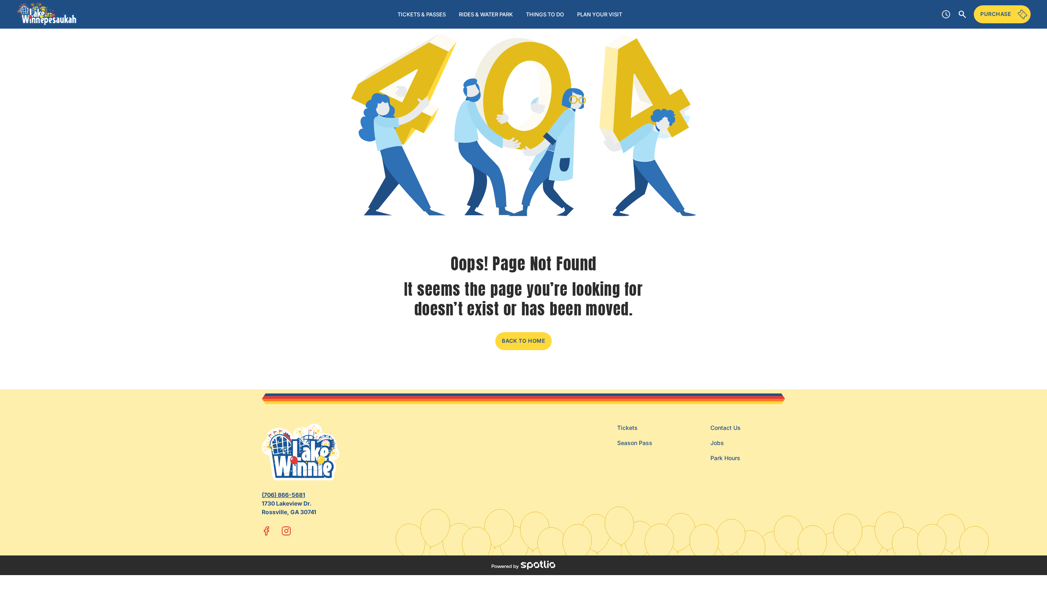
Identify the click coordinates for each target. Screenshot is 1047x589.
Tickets (627, 427)
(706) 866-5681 (283, 494)
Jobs (717, 442)
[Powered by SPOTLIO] (523, 565)
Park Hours (725, 457)
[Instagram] (286, 531)
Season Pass (634, 442)
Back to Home (524, 340)
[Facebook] (267, 531)
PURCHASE (995, 14)
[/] (47, 14)
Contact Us (725, 427)
